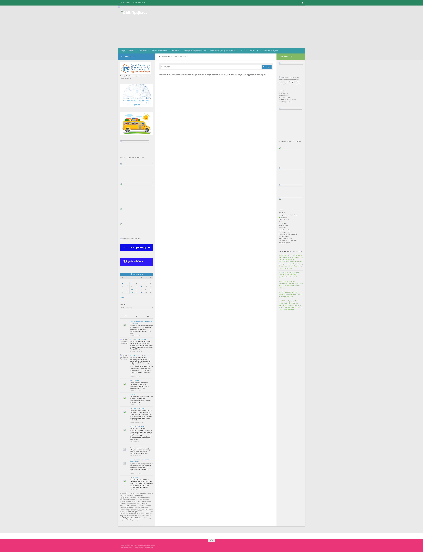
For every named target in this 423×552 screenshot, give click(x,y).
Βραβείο (137, 501)
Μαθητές (131, 51)
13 (136, 286)
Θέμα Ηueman (149, 547)
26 (132, 292)
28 (141, 292)
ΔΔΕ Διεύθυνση (134, 477)
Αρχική (123, 51)
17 (122, 289)
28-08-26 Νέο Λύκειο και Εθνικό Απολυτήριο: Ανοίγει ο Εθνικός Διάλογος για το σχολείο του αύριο (291, 294)
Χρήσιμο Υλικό (254, 51)
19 (132, 289)
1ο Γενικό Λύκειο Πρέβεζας (127, 493)
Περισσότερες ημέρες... (285, 243)
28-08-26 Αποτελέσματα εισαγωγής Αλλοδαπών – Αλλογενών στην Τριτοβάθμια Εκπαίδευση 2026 (289, 275)
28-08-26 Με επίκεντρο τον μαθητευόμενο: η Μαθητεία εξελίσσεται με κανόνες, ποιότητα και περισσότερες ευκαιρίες (291, 284)
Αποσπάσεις (133, 339)
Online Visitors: (283, 93)
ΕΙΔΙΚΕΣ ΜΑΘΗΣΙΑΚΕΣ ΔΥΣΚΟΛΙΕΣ (135, 505)
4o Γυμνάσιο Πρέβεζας (128, 495)
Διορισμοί (133, 394)
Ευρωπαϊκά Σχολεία (142, 507)
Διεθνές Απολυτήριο (146, 501)
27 (136, 292)
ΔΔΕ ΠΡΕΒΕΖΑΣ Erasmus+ (138, 408)
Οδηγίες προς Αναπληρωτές (135, 513)
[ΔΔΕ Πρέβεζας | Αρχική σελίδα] (134, 13)
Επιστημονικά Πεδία (132, 507)
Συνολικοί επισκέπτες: (285, 99)
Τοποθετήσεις (134, 323)
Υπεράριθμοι (138, 520)
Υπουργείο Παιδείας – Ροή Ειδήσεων (290, 251)
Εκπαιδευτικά (175, 51)
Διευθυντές (123, 503)
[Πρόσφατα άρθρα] (125, 316)
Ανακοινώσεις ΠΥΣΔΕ (136, 321)
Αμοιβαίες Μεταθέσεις (143, 499)
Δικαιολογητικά (130, 503)
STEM (135, 499)
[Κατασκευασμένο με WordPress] (133, 547)
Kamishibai (131, 499)
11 (127, 286)
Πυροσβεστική (141, 515)
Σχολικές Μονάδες (139, 3)
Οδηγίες (125, 513)
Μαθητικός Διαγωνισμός (137, 509)
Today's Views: (283, 95)
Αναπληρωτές (124, 501)
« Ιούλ (122, 298)
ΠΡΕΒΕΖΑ (282, 213)
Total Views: (282, 97)
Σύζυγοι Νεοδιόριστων (133, 517)
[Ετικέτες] (147, 316)
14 (141, 286)
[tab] (136, 247)
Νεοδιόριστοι (134, 511)
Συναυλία (148, 515)
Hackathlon (140, 497)
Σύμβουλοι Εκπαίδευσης (159, 51)
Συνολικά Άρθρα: (284, 102)
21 (141, 289)
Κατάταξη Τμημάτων (125, 509)
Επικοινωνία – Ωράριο (271, 51)
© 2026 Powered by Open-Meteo (288, 240)
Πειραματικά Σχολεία (131, 515)
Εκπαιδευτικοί (143, 51)
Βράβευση (130, 501)
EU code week (132, 497)
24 (122, 292)
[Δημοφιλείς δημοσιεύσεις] (136, 316)
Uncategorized (135, 380)
